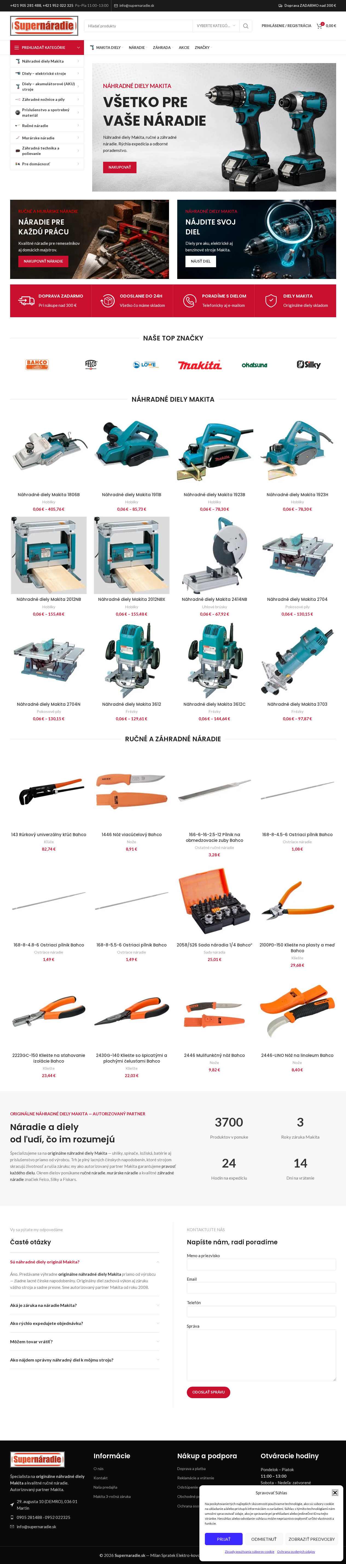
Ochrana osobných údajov (296, 1552)
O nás (99, 1468)
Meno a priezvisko (203, 1255)
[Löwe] (146, 364)
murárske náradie (122, 1172)
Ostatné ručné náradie (214, 847)
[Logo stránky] (44, 25)
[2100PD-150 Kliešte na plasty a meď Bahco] (297, 901)
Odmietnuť (264, 1539)
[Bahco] (37, 364)
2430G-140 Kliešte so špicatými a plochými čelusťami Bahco (131, 1058)
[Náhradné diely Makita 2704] (297, 555)
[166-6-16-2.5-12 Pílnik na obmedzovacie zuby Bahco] (214, 790)
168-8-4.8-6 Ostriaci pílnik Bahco (49, 945)
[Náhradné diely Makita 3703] (297, 660)
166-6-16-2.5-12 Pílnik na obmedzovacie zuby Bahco (214, 837)
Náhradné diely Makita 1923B (214, 495)
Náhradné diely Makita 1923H (297, 495)
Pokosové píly (297, 606)
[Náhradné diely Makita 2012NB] (49, 555)
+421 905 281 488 (25, 5)
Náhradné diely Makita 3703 (297, 704)
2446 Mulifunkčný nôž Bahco (214, 1055)
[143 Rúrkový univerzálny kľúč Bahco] (49, 790)
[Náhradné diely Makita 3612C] (214, 660)
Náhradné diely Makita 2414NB (214, 599)
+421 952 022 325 (58, 5)
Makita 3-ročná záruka (112, 1496)
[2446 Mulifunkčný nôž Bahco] (214, 1011)
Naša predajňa (105, 1487)
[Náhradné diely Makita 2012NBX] (131, 555)
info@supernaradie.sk (137, 5)
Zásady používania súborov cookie (249, 1552)
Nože (131, 841)
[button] (335, 1492)
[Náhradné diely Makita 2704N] (49, 660)
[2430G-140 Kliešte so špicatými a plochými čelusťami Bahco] (131, 1011)
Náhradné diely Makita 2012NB (49, 599)
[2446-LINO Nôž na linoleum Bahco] (297, 1011)
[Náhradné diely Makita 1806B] (49, 450)
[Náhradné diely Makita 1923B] (214, 450)
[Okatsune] (254, 364)
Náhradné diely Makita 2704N (48, 704)
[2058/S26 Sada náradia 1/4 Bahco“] (214, 901)
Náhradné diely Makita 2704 (297, 599)
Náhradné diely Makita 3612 (131, 704)
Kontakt (101, 1477)
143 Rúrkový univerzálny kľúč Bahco (48, 834)
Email (192, 1279)
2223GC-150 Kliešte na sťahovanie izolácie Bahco (48, 1058)
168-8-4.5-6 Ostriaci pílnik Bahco (297, 834)
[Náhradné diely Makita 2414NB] (214, 555)
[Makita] (200, 364)
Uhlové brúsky (214, 606)
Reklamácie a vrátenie (195, 1477)
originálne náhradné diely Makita (77, 1153)
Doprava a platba (191, 1468)
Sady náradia (214, 952)
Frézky (132, 711)
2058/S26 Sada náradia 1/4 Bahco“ (214, 945)
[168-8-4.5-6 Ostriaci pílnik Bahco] (297, 790)
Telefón (194, 1302)
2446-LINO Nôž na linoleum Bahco (297, 1055)
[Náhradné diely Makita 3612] (131, 660)
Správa (193, 1326)
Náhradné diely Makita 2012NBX (131, 599)
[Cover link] (89, 239)
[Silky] (309, 364)
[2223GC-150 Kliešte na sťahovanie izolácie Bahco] (49, 1011)
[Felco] (91, 364)
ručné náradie (92, 1172)
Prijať (224, 1539)
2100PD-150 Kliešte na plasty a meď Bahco (297, 948)
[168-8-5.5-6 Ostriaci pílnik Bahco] (131, 901)
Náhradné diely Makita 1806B (49, 495)
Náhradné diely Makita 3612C (215, 704)
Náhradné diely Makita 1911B (131, 495)
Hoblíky (48, 501)
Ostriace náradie (297, 841)
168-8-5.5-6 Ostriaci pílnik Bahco (132, 945)
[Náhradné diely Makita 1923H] (297, 450)
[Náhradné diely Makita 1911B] (131, 450)
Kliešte (297, 958)
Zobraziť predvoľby (312, 1539)
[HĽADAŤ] (246, 26)
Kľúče (49, 841)
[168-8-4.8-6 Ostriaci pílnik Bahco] (49, 901)
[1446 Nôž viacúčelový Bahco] (131, 790)
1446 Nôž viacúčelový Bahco (132, 834)
